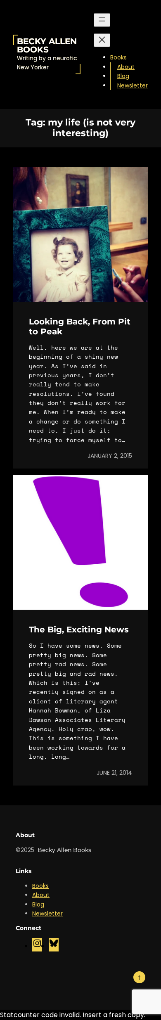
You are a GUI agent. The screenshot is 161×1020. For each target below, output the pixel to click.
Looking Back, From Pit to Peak (79, 326)
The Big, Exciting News (79, 629)
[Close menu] (102, 40)
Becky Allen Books (47, 45)
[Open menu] (102, 20)
